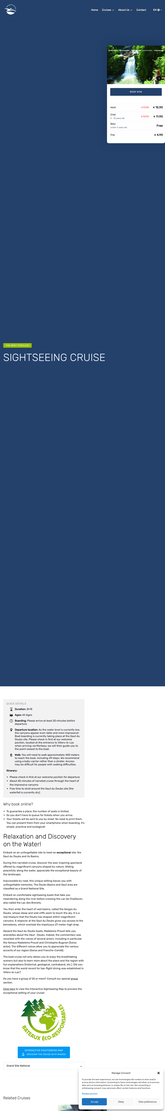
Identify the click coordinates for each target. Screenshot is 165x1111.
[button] (158, 1073)
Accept (94, 1101)
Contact (141, 9)
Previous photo (149, 78)
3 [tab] (136, 50)
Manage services (89, 1093)
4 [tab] (147, 50)
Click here (9, 988)
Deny (121, 1101)
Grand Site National (18, 1065)
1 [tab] (113, 50)
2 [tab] (124, 50)
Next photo (159, 78)
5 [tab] (159, 50)
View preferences (147, 1101)
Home (94, 9)
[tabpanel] (136, 65)
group (74, 978)
